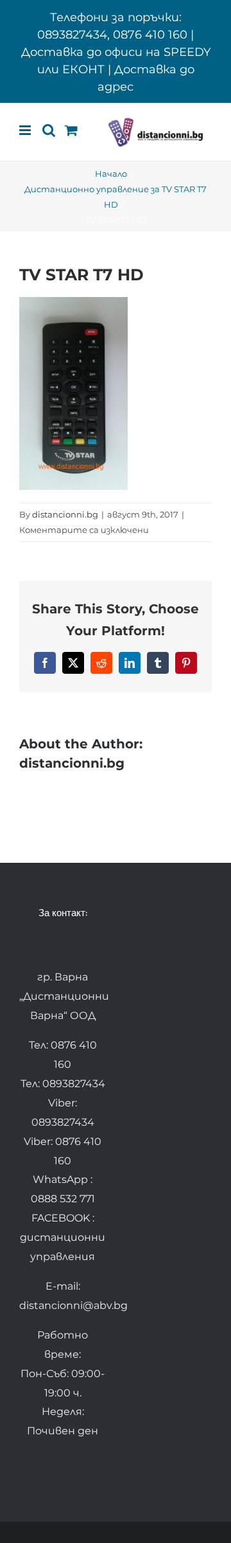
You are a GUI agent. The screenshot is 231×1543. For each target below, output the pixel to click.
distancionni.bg (65, 514)
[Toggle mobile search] (48, 130)
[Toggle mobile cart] (71, 130)
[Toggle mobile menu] (26, 130)
